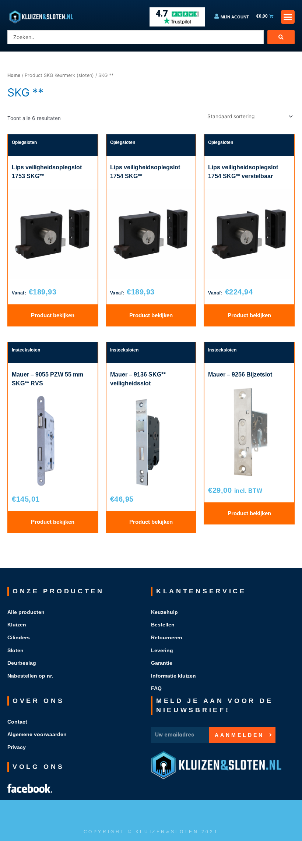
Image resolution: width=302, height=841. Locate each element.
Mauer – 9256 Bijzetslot (240, 374)
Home (13, 75)
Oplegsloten (24, 142)
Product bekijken (52, 315)
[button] (288, 17)
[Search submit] (281, 37)
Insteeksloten (26, 350)
